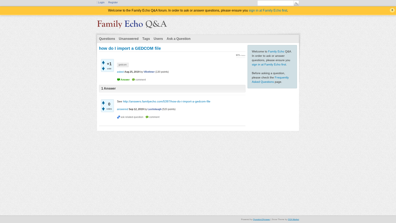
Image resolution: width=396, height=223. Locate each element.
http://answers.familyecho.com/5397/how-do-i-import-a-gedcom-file (166, 101)
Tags (146, 38)
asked (120, 71)
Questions (107, 38)
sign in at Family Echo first (268, 10)
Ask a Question (179, 38)
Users (158, 38)
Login (101, 2)
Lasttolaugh (154, 109)
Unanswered (129, 38)
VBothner (149, 71)
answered (122, 109)
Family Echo (276, 51)
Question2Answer (261, 219)
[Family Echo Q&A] (132, 25)
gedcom (123, 64)
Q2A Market (293, 219)
